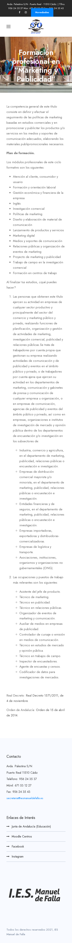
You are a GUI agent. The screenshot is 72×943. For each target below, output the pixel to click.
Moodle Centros (22, 836)
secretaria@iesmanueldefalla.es (24, 798)
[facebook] (19, 12)
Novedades (42, 12)
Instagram (17, 856)
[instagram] (26, 12)
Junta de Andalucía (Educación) (31, 826)
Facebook (18, 846)
